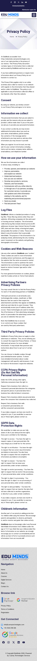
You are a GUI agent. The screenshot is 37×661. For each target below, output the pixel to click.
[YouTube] (25, 2)
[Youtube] (23, 642)
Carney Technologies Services (20, 655)
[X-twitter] (13, 642)
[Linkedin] (18, 642)
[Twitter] (18, 2)
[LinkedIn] (22, 2)
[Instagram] (14, 2)
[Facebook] (11, 2)
